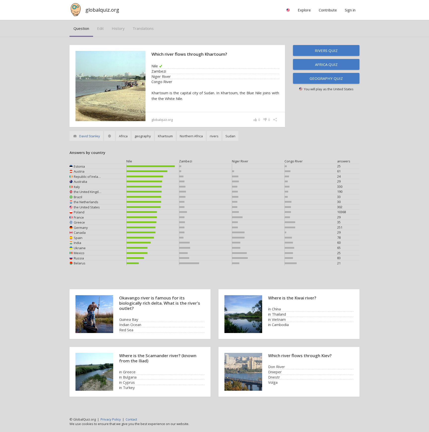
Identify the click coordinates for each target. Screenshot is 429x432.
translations (143, 28)
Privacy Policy (111, 419)
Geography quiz (326, 78)
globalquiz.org (102, 9)
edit (100, 28)
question (81, 28)
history (118, 28)
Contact (131, 419)
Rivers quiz (326, 50)
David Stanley (89, 136)
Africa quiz (326, 64)
